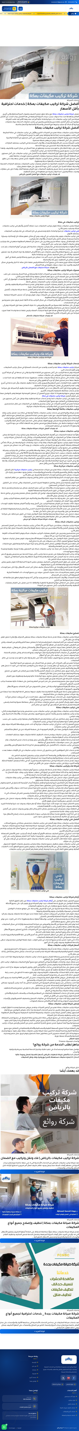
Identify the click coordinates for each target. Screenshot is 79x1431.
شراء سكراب (71, 1400)
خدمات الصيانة (73, 100)
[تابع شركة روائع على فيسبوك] (74, 1378)
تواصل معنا (33, 1381)
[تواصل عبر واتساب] (4, 1427)
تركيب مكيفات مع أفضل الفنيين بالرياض (35, 174)
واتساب (76, 1041)
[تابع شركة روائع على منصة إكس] (63, 1378)
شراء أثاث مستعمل (69, 1397)
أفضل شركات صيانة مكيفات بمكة (35, 428)
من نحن (34, 1366)
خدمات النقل (71, 1404)
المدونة (34, 1374)
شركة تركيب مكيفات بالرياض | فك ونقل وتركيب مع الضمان (40, 1158)
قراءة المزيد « (39, 1171)
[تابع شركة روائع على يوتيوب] (68, 1378)
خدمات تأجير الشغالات (69, 1412)
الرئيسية (34, 1362)
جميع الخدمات (12, 1428)
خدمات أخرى (32, 1377)
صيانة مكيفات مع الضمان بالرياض (35, 267)
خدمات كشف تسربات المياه (67, 1408)
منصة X (62, 1041)
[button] (20, 9)
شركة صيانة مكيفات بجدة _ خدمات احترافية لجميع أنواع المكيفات (42, 1315)
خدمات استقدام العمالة (68, 1415)
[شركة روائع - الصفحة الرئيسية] (71, 8)
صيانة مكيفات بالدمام (35, 315)
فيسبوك (69, 1041)
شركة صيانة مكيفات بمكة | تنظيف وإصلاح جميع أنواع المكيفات (43, 1225)
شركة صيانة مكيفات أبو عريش (35, 519)
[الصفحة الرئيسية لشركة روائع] (69, 1359)
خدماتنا (34, 1370)
